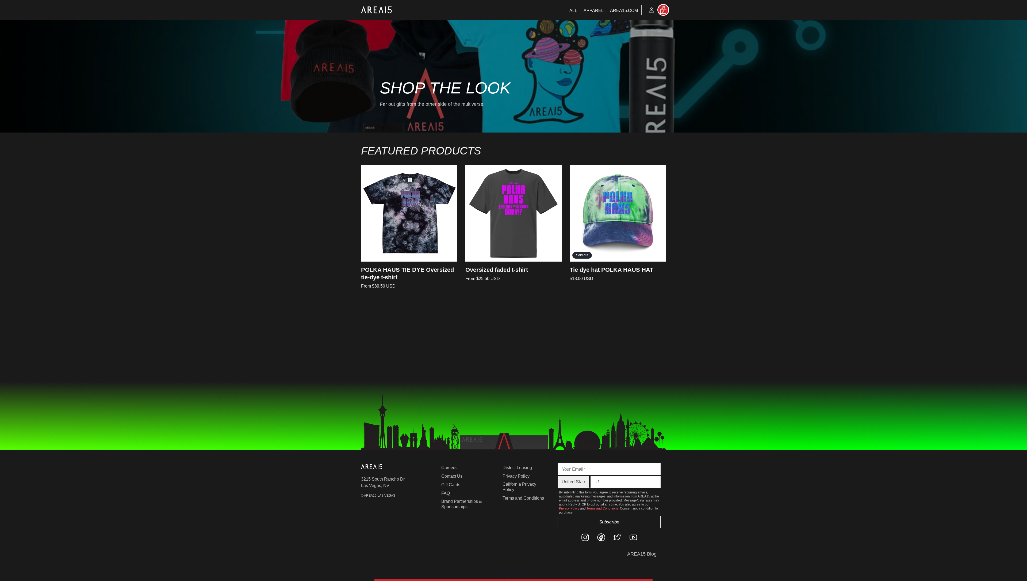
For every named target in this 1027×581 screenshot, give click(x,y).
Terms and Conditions (523, 498)
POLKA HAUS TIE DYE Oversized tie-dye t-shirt (407, 273)
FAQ (445, 493)
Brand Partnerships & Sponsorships (461, 504)
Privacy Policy (516, 476)
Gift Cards (450, 484)
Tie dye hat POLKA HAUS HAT (611, 269)
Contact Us (451, 476)
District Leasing (517, 467)
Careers (449, 467)
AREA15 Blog (642, 554)
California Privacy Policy (519, 487)
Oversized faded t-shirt (496, 269)
